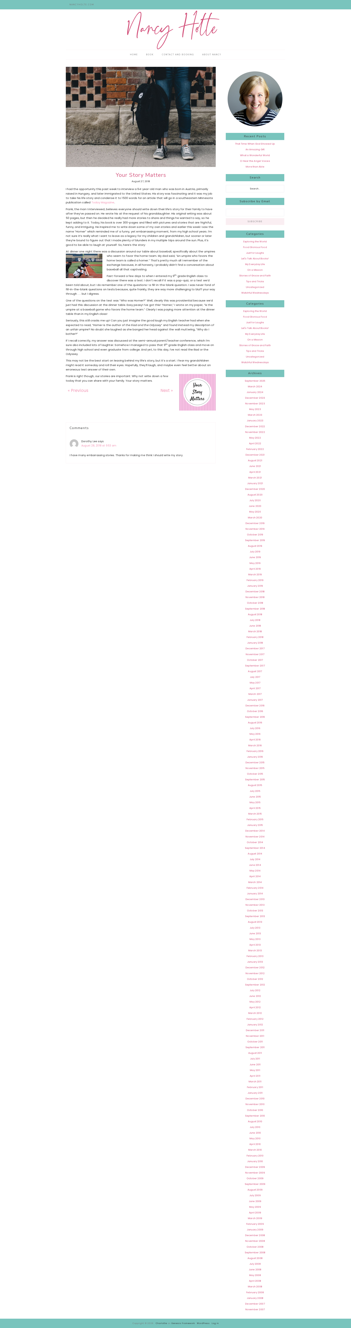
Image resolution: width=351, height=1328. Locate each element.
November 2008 (255, 1241)
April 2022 (255, 443)
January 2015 (255, 825)
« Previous (78, 390)
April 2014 (255, 876)
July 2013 (255, 928)
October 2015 (255, 774)
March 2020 (255, 517)
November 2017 (255, 654)
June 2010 (255, 1133)
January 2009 (255, 1229)
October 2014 (255, 842)
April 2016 (255, 739)
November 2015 (255, 768)
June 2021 (255, 466)
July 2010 (255, 1127)
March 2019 (255, 574)
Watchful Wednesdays (255, 293)
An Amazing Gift (255, 149)
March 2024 (255, 386)
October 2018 (255, 603)
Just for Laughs (255, 253)
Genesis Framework (183, 1323)
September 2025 (255, 381)
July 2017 (255, 677)
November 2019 (255, 529)
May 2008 (255, 1275)
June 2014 (255, 865)
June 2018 (255, 625)
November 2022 (255, 432)
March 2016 (255, 745)
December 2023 (255, 398)
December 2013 (255, 899)
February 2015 (255, 819)
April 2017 (255, 688)
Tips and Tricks (255, 281)
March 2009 (255, 1218)
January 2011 (255, 1093)
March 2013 (255, 950)
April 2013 (255, 945)
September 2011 (255, 1047)
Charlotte (161, 1323)
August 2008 (255, 1258)
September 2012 (255, 984)
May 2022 (255, 437)
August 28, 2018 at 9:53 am (98, 445)
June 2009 (255, 1201)
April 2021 (255, 472)
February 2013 (255, 956)
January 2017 (255, 700)
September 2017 (255, 665)
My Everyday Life (255, 264)
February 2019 (255, 580)
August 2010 (255, 1121)
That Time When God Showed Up (255, 144)
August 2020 (255, 494)
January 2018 (255, 643)
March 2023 (255, 415)
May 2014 (255, 870)
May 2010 (255, 1138)
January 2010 (255, 1161)
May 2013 (255, 939)
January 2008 (255, 1298)
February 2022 (255, 449)
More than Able (255, 166)
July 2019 (255, 551)
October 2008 (255, 1247)
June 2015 (255, 796)
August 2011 (255, 1053)
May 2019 (255, 563)
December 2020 (255, 489)
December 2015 (255, 762)
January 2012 (255, 1024)
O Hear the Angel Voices (255, 161)
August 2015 (255, 785)
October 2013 (255, 910)
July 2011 (255, 1058)
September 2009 (255, 1184)
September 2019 (255, 540)
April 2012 (255, 1007)
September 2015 (255, 779)
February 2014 (255, 888)
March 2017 (255, 694)
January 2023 (255, 420)
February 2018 (255, 637)
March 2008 (255, 1286)
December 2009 (255, 1167)
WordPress (203, 1323)
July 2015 (255, 791)
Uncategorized (255, 287)
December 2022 (255, 426)
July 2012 (255, 990)
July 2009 (255, 1195)
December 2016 (255, 705)
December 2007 (255, 1303)
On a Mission (255, 270)
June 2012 (255, 996)
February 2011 (255, 1087)
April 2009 (255, 1212)
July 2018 (255, 620)
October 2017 (255, 660)
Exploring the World (255, 241)
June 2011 (255, 1064)
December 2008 (255, 1235)
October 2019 (255, 534)
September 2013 (255, 916)
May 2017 (255, 682)
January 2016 (255, 757)
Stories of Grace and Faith (255, 275)
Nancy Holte (175, 30)
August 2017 (255, 671)
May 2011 (255, 1070)
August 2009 (255, 1189)
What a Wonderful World (255, 155)
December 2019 (255, 523)
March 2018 (255, 631)
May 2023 (255, 409)
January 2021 (255, 483)
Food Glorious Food (255, 247)
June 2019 (255, 557)
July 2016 (255, 728)
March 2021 (255, 477)
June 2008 (255, 1269)
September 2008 (255, 1252)
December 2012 (255, 967)
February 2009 (255, 1224)
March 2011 (255, 1081)
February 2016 (255, 751)
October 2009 (255, 1178)
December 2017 (255, 648)
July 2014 (255, 859)
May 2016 (255, 734)
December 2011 (255, 1030)
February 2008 (255, 1292)
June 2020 (255, 506)
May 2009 (255, 1207)
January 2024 (255, 392)
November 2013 (255, 905)
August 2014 (255, 853)
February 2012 (255, 1019)
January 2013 (255, 962)
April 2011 (255, 1076)
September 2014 (255, 848)
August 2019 (255, 546)
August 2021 (255, 460)
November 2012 (255, 973)
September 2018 (255, 608)
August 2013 (255, 922)
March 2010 (255, 1150)
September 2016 (255, 717)
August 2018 (255, 614)
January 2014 (255, 893)
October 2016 (255, 711)
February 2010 (255, 1155)
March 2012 (255, 1013)
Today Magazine (102, 202)
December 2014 (255, 830)
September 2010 (255, 1115)
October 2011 (255, 1041)
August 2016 (255, 722)
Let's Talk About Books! (255, 258)
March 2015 (255, 813)
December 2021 (255, 455)
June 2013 (255, 933)
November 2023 (255, 403)
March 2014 (255, 882)
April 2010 (255, 1144)
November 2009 (255, 1172)
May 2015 (255, 802)
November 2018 (255, 597)
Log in (215, 1323)
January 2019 (255, 586)
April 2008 (255, 1281)
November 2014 (255, 836)
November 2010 (255, 1104)
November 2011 (255, 1036)
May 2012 (255, 1001)
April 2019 (255, 569)
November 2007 (255, 1309)
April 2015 (255, 808)
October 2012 (255, 979)
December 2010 (255, 1098)
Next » (167, 390)
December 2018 (255, 591)
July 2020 (255, 500)
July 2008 (255, 1264)
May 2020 (255, 511)
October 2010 (255, 1110)
